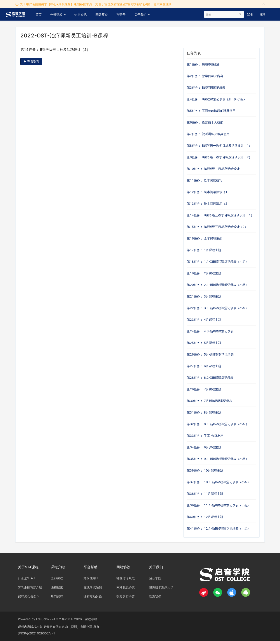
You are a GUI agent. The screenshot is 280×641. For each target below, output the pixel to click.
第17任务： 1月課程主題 (204, 250)
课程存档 (91, 619)
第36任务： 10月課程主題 (205, 470)
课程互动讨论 (93, 596)
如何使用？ (91, 578)
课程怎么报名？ (28, 596)
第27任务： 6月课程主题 (204, 366)
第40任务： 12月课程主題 (205, 517)
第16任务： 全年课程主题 (204, 238)
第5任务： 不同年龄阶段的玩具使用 (211, 111)
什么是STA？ (27, 578)
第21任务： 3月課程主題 (204, 296)
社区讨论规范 (125, 578)
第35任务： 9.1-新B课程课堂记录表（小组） (218, 459)
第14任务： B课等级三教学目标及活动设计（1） (220, 215)
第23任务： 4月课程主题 (204, 319)
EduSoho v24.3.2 (48, 619)
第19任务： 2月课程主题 (204, 273)
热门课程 (57, 596)
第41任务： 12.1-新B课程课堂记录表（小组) (218, 528)
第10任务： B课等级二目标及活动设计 (213, 169)
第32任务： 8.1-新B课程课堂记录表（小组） (218, 424)
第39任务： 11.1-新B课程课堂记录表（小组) (218, 505)
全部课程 (56, 14)
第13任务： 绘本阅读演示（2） (208, 203)
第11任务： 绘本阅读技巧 (204, 180)
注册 (263, 14)
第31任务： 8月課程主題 (204, 412)
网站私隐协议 (125, 587)
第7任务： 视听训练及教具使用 (208, 134)
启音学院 (155, 578)
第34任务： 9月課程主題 (204, 447)
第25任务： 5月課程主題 (204, 343)
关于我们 (140, 14)
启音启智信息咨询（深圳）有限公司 (68, 627)
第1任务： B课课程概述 (203, 64)
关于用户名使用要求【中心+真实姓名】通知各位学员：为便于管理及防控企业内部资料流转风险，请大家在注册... (97, 4)
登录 (250, 14)
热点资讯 (80, 14)
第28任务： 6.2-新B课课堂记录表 (210, 377)
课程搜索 (57, 587)
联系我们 (155, 596)
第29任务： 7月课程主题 (204, 389)
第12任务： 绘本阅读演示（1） (208, 192)
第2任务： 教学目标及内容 (205, 76)
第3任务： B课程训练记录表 (206, 87)
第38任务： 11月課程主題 (205, 493)
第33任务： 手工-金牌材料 (205, 435)
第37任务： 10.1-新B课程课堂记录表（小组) (218, 482)
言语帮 (121, 14)
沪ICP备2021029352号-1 (36, 633)
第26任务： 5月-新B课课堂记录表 (210, 354)
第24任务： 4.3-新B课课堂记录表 (210, 331)
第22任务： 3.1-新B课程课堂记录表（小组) (217, 308)
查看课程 (32, 61)
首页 (38, 14)
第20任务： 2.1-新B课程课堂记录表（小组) (217, 285)
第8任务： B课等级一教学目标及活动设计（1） (219, 145)
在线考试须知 (93, 587)
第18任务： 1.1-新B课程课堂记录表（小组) (217, 261)
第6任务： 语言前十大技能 (205, 122)
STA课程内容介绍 (30, 587)
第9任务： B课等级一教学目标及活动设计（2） (219, 157)
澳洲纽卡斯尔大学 (161, 587)
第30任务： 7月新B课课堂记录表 (209, 401)
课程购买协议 (125, 596)
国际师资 (101, 14)
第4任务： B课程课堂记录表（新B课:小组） (217, 99)
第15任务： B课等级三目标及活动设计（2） (217, 227)
